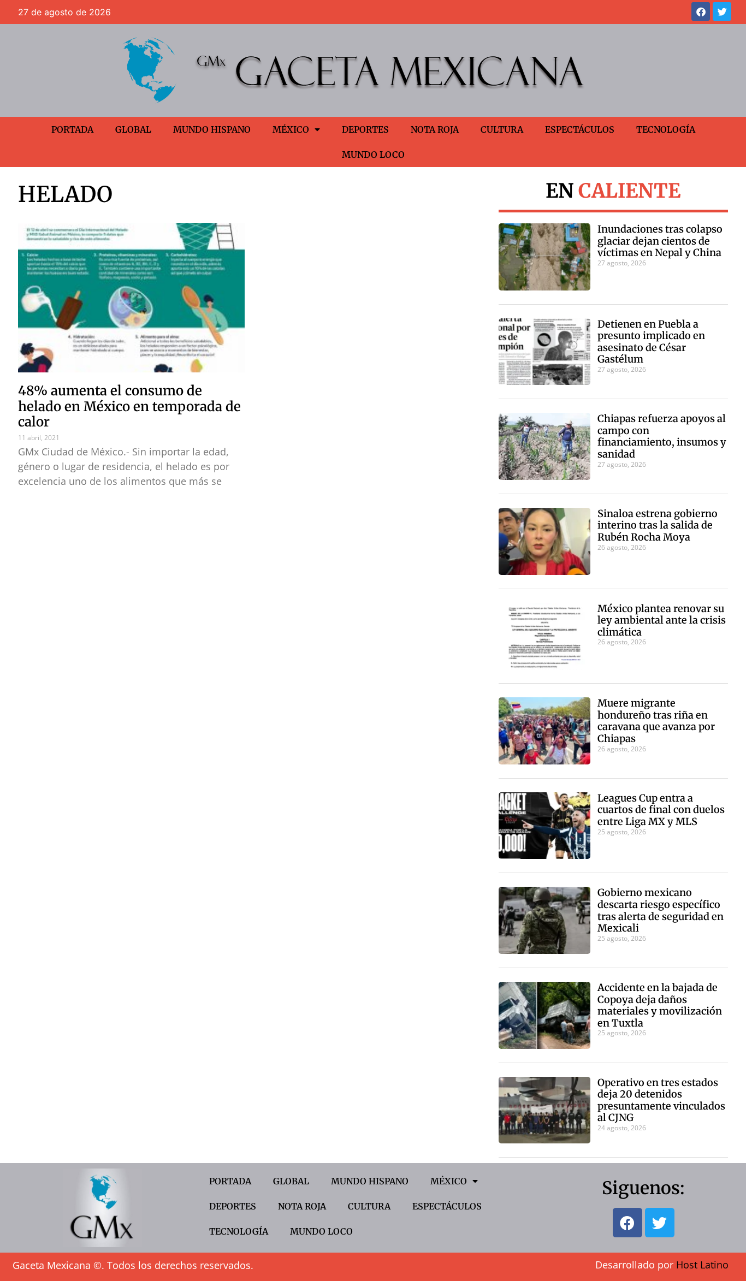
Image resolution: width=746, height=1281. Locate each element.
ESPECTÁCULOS (579, 129)
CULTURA (502, 129)
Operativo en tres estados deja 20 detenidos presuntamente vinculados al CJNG (661, 1100)
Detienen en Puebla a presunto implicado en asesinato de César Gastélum (651, 342)
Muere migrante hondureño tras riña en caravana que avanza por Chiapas (656, 721)
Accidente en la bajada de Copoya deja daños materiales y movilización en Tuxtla (659, 1005)
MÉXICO (291, 129)
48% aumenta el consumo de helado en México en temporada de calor (129, 406)
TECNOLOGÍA (665, 129)
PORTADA (72, 129)
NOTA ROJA (435, 129)
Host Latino (702, 1264)
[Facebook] (700, 11)
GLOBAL (133, 129)
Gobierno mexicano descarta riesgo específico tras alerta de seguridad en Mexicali (660, 910)
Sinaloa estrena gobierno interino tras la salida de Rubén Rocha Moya (657, 525)
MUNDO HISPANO (212, 129)
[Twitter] (722, 11)
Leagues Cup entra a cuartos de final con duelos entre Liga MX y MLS (661, 810)
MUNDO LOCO (373, 154)
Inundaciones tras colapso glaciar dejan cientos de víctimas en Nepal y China (660, 241)
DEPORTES (365, 129)
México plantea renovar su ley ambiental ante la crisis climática (661, 620)
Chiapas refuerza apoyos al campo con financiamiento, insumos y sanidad (661, 436)
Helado (65, 194)
